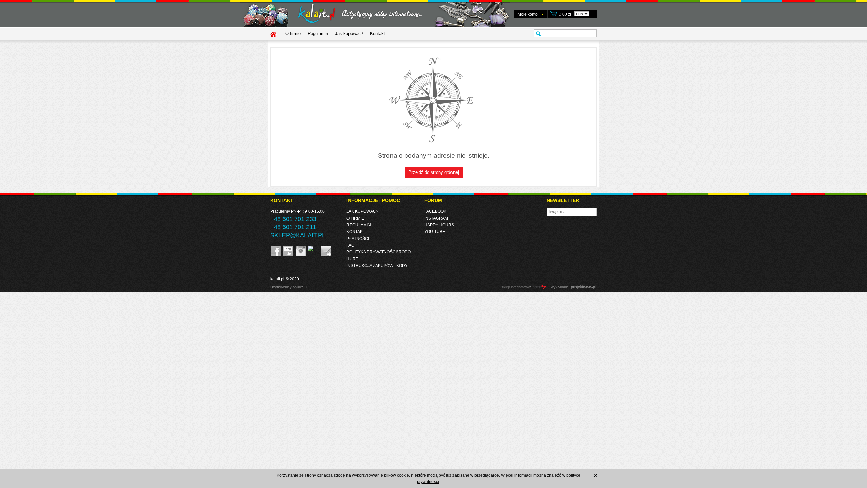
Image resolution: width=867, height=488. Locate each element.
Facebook (435, 211)
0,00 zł (565, 14)
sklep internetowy (515, 287)
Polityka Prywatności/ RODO (378, 252)
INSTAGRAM (436, 218)
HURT (352, 259)
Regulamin (318, 33)
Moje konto (527, 14)
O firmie (293, 33)
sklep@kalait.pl (297, 235)
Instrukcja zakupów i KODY (377, 265)
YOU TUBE (434, 231)
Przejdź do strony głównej (433, 172)
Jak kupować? (349, 33)
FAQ (350, 245)
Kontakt (377, 33)
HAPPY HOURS (439, 225)
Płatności (357, 238)
